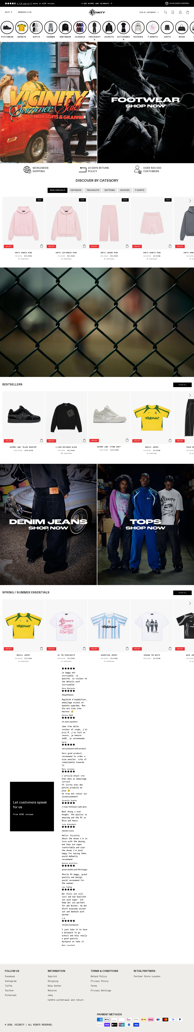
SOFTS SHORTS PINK (152, 252)
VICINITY (19, 1024)
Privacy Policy (100, 980)
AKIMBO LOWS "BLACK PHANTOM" (23, 447)
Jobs (50, 995)
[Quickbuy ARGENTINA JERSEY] (127, 648)
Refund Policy (99, 976)
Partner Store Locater (147, 976)
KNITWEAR (75, 190)
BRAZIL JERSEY (152, 447)
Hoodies (125, 190)
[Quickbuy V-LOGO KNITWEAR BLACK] (84, 440)
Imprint (52, 976)
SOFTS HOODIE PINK (23, 252)
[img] (75, 668)
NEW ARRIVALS (57, 190)
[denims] (48, 524)
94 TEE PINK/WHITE (66, 655)
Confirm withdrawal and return (66, 999)
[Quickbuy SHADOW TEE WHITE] (170, 648)
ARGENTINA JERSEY (109, 655)
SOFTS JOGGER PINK (109, 252)
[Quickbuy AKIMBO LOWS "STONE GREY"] (127, 440)
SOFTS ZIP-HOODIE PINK (66, 252)
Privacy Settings (101, 990)
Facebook (10, 976)
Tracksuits (93, 190)
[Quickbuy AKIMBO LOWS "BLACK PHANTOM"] (41, 440)
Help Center (55, 985)
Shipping (53, 980)
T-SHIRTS (139, 190)
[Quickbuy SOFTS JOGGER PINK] (127, 246)
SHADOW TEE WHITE (152, 655)
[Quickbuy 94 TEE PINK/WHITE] (84, 648)
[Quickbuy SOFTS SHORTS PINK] (170, 246)
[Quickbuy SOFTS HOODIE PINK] (41, 246)
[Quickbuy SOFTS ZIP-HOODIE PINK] (84, 246)
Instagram (11, 980)
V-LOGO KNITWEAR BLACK (66, 447)
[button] (8, 12)
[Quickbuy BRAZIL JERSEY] (170, 440)
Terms (94, 985)
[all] (48, 102)
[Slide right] (190, 200)
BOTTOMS (110, 190)
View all (183, 385)
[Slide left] (4, 200)
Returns (52, 990)
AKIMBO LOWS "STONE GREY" (109, 446)
